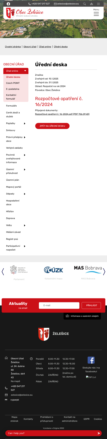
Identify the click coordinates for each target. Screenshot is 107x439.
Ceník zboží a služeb (13, 114)
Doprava (10, 218)
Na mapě (15, 381)
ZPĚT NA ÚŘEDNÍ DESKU (52, 126)
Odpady (10, 193)
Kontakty (28, 419)
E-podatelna (12, 89)
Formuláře (11, 105)
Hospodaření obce (12, 202)
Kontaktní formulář (11, 97)
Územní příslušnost (12, 171)
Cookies (98, 419)
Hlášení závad (13, 232)
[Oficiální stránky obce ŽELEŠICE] (16, 13)
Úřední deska (61, 46)
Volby (9, 225)
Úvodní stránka (13, 46)
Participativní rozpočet (13, 248)
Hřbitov (10, 211)
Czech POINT (13, 83)
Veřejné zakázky (14, 148)
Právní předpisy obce (14, 139)
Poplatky (10, 123)
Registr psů (12, 239)
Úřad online (45, 46)
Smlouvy (10, 130)
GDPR (86, 419)
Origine (56, 428)
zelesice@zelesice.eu (22, 395)
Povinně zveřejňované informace (13, 158)
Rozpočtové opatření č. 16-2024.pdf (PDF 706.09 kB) (62, 114)
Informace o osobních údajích (84, 316)
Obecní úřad (30, 46)
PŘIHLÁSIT (91, 305)
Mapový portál (13, 187)
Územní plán (12, 180)
